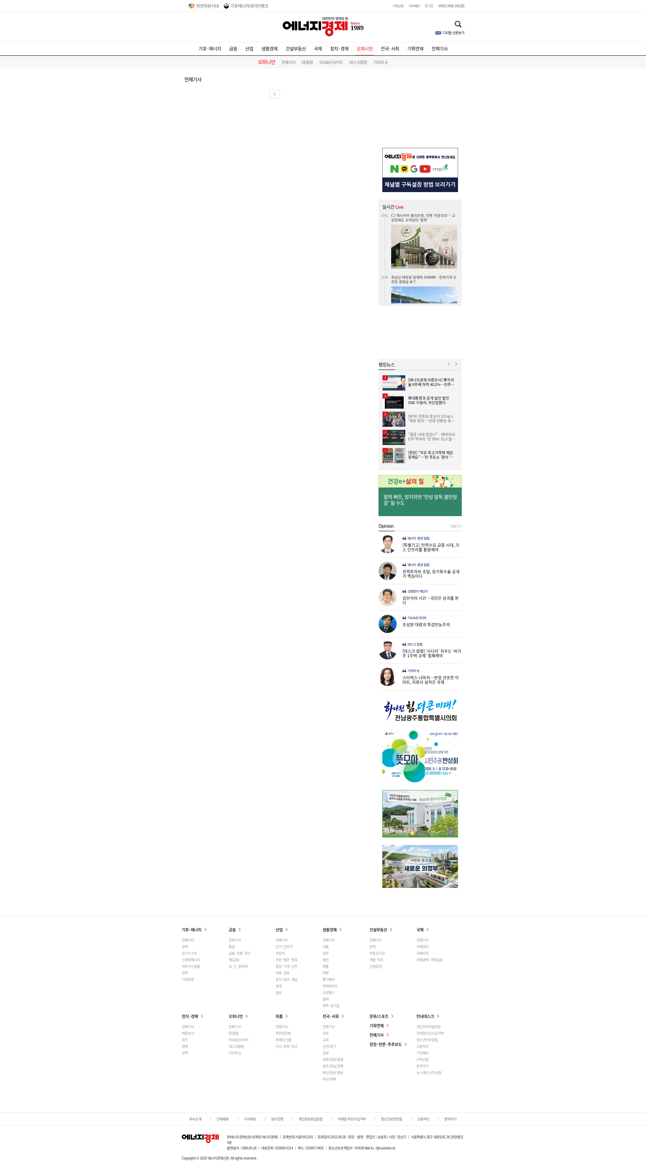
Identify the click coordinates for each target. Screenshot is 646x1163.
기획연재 (415, 48)
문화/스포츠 (378, 1016)
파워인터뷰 (283, 1033)
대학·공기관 (330, 1005)
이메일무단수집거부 (430, 1033)
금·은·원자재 (238, 966)
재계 (279, 985)
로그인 (429, 5)
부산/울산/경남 (332, 1072)
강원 (325, 1052)
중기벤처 (328, 979)
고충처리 (422, 1046)
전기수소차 (189, 953)
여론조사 (188, 1033)
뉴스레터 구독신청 (428, 1072)
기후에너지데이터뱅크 (249, 6)
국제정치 (422, 946)
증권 (232, 946)
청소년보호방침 (427, 1039)
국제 (318, 48)
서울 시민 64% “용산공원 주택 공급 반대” (422, 273)
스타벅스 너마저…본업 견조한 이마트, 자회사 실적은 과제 (430, 679)
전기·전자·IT (284, 946)
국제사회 (422, 953)
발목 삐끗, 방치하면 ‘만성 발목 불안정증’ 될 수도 (420, 500)
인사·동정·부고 (286, 1046)
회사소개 (195, 1118)
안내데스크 (425, 1016)
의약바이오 (330, 985)
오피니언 (365, 48)
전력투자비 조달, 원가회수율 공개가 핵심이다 (431, 573)
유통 (325, 953)
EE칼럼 (307, 62)
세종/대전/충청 (332, 1059)
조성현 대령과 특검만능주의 (426, 624)
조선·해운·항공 (286, 959)
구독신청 (397, 5)
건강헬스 (328, 992)
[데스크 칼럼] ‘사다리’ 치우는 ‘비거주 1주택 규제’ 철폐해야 (431, 653)
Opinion (386, 526)
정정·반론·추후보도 (385, 1044)
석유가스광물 (191, 966)
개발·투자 (376, 959)
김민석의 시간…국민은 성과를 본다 (430, 600)
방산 (279, 992)
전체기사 (440, 48)
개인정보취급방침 (428, 1026)
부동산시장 (377, 953)
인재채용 (223, 1118)
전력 (185, 972)
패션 (325, 959)
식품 (325, 946)
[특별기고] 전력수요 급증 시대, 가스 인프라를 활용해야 (430, 547)
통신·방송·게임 (286, 979)
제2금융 (234, 959)
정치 (185, 1039)
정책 (185, 946)
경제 (185, 1046)
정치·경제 (339, 48)
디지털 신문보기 (453, 32)
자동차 (280, 953)
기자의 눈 (380, 62)
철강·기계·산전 (286, 966)
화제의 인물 (283, 1039)
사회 (325, 1033)
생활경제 (269, 48)
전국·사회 (390, 48)
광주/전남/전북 (332, 1065)
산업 (249, 48)
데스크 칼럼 (415, 644)
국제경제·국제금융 (429, 959)
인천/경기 (329, 1046)
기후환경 (188, 979)
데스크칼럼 (358, 62)
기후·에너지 (210, 48)
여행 (325, 972)
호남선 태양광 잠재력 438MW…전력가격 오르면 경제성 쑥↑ (423, 217)
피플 (279, 1016)
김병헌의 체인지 (418, 591)
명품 (325, 966)
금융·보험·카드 (239, 953)
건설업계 (375, 966)
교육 (325, 1039)
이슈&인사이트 (331, 62)
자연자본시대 (207, 6)
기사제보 (414, 5)
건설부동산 (296, 48)
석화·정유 (282, 972)
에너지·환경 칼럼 (418, 538)
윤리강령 (277, 1118)
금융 (233, 48)
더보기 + (456, 526)
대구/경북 (329, 1078)
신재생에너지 (191, 959)
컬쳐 (325, 998)
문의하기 (422, 1065)
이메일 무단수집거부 (352, 1118)
